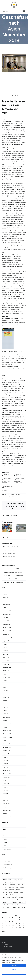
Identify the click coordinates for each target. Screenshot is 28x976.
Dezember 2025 (7, 611)
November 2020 (7, 734)
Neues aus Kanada (8, 560)
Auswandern (13, 877)
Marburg (18, 889)
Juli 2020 (5, 740)
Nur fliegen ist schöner (9, 556)
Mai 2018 (5, 793)
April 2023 (5, 690)
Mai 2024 (5, 650)
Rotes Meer (5, 894)
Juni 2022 (5, 710)
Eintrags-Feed (6, 861)
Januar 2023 (6, 697)
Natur (4, 829)
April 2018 (5, 797)
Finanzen (5, 825)
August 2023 (6, 677)
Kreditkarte (11, 889)
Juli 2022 (5, 707)
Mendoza (5, 892)
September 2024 (7, 637)
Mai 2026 (5, 597)
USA (4, 904)
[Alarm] (14, 75)
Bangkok (20, 877)
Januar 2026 (6, 607)
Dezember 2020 (7, 730)
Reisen (19, 494)
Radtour (22, 892)
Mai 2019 (5, 763)
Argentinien (5, 877)
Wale (14, 904)
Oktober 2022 (6, 700)
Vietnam (9, 904)
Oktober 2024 (6, 634)
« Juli (3, 931)
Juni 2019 (5, 760)
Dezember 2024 (7, 627)
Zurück (20, 49)
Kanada (22, 887)
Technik (5, 845)
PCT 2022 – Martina (8, 832)
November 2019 (7, 747)
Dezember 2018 (7, 770)
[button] (3, 528)
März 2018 (5, 800)
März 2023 (6, 694)
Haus (23, 884)
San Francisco (13, 894)
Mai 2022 (5, 714)
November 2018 (7, 773)
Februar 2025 (6, 624)
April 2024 (5, 654)
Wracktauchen (21, 907)
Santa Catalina (6, 897)
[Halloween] (14, 63)
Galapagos (12, 884)
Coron (14, 879)
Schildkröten (21, 897)
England (17, 882)
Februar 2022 (6, 717)
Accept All (14, 965)
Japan (17, 887)
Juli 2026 (5, 591)
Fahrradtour (5, 884)
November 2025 (7, 614)
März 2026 (6, 601)
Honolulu (5, 887)
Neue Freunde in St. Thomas (10, 546)
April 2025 (5, 617)
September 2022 (7, 704)
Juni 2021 (5, 727)
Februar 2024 (6, 660)
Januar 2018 (6, 807)
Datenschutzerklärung (8, 944)
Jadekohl (19, 303)
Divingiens (5, 882)
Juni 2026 (5, 594)
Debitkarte (20, 879)
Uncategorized (7, 849)
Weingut (9, 907)
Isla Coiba (11, 887)
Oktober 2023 (6, 670)
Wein (4, 907)
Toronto (15, 902)
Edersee (11, 882)
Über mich (5, 946)
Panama (16, 892)
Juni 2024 (5, 647)
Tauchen (5, 842)
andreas (6, 494)
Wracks (14, 907)
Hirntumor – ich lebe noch (16, 569)
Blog (10, 946)
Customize (14, 969)
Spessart (5, 899)
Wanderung (19, 904)
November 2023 (7, 667)
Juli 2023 (5, 680)
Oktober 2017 (6, 813)
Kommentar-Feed (7, 864)
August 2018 (6, 783)
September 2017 (7, 817)
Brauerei (5, 879)
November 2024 (7, 631)
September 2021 (7, 724)
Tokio (10, 902)
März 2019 (5, 767)
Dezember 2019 (7, 744)
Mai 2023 (5, 687)
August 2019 (6, 753)
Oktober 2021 (6, 720)
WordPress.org (7, 868)
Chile (9, 879)
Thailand (5, 902)
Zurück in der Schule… (9, 550)
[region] (14, 964)
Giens (18, 884)
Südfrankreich (12, 899)
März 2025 (6, 621)
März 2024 (6, 657)
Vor (24, 49)
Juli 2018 (5, 787)
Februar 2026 (6, 604)
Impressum (5, 942)
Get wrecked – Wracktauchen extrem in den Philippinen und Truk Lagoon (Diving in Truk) (7, 477)
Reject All (14, 973)
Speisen (4, 496)
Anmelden (5, 858)
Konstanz (5, 889)
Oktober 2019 (6, 750)
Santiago (14, 897)
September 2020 (7, 737)
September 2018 (7, 780)
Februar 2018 (6, 803)
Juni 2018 (5, 790)
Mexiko (11, 892)
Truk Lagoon (22, 902)
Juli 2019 (5, 757)
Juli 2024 (5, 644)
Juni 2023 (5, 684)
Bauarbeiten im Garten (9, 553)
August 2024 (6, 641)
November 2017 (7, 810)
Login (3, 948)
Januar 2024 (6, 664)
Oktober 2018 (6, 777)
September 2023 (7, 674)
